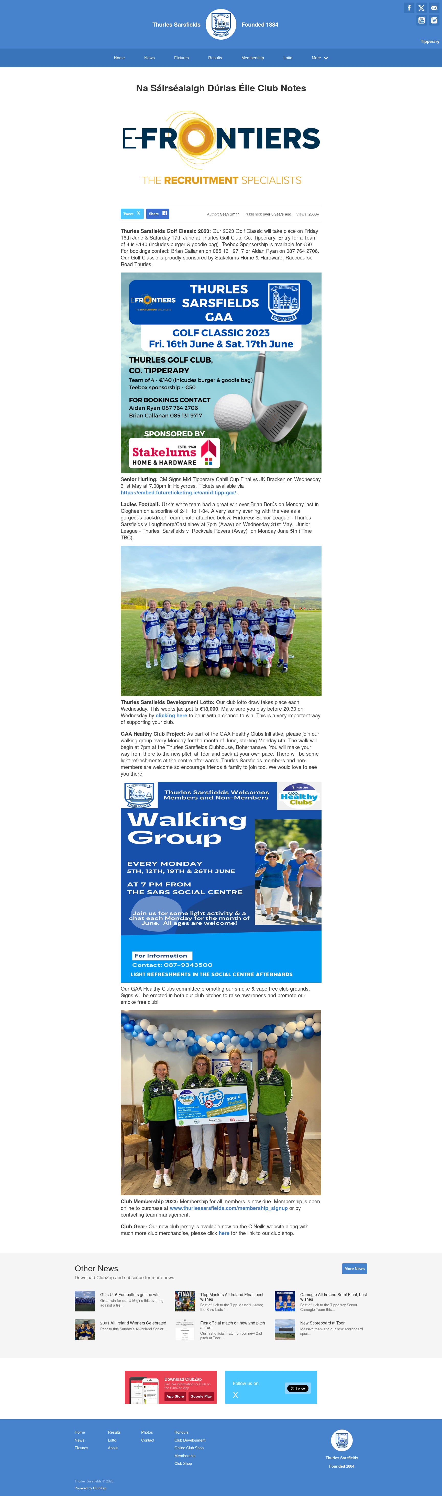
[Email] (434, 8)
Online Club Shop (189, 1448)
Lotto (287, 58)
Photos (147, 1432)
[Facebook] (409, 8)
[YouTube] (421, 20)
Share (154, 213)
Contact (147, 1440)
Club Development (189, 1440)
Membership (252, 58)
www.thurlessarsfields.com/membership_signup (229, 1207)
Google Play (201, 1396)
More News (355, 1268)
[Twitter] (421, 8)
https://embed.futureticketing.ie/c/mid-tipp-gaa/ (178, 492)
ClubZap (99, 1488)
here (224, 1233)
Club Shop (183, 1463)
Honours (181, 1432)
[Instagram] (434, 20)
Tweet (128, 213)
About (113, 1448)
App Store (175, 1396)
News (149, 58)
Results (215, 58)
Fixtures (181, 58)
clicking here (171, 715)
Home (119, 58)
